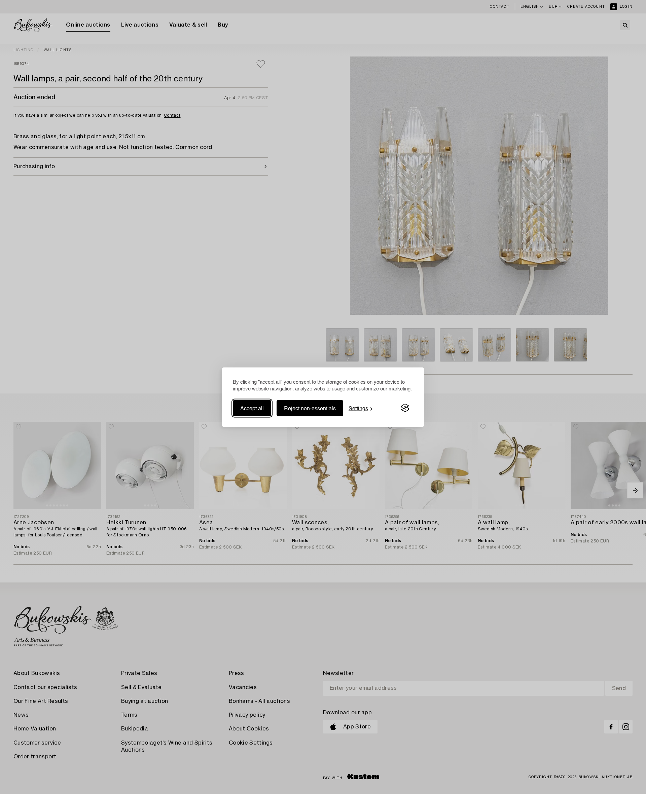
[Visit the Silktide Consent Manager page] (405, 408)
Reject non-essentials (310, 408)
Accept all (252, 408)
